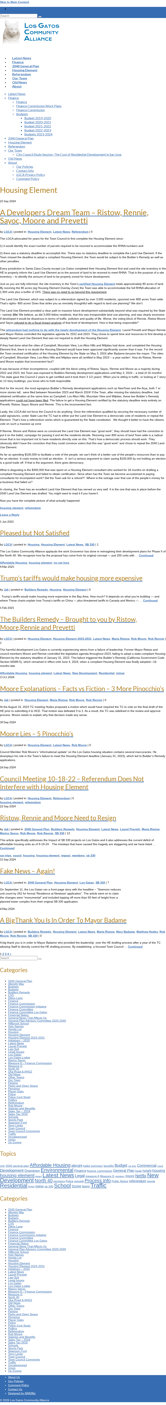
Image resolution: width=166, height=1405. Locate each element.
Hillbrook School (18, 1023)
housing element (11, 508)
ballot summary (93, 1165)
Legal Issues (16, 1051)
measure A (92, 1176)
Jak (6, 589)
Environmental (57, 1170)
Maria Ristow (121, 638)
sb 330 (90, 855)
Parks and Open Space (23, 1085)
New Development (84, 673)
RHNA (31, 1186)
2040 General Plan (36, 829)
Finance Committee (20, 1009)
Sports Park (15, 1119)
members (78, 855)
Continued (146, 555)
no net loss (61, 562)
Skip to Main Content (14, 2)
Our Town (14, 1080)
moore (129, 1176)
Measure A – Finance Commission (30, 1063)
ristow (120, 673)
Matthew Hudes (147, 931)
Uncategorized (17, 1136)
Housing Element (39, 231)
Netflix (140, 1175)
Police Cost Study (19, 1097)
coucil (17, 855)
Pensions (14, 1088)
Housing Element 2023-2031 (72, 638)
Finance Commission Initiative (27, 1006)
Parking (13, 1083)
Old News (14, 1074)
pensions (59, 1181)
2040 (2, 1166)
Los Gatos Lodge (19, 1057)
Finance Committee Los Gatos (27, 1012)
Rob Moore (138, 638)
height (147, 1170)
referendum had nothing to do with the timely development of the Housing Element (63, 330)
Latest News (61, 231)
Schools (13, 1117)
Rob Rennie (156, 638)
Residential (106, 673)
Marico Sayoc (9, 833)
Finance (13, 1000)
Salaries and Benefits (21, 1108)
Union (12, 1139)
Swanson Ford (17, 1122)
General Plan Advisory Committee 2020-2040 (37, 1020)
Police (12, 1094)
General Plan (123, 1170)
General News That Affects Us (27, 1017)
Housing (33, 544)
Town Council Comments (24, 1131)
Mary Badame (125, 931)
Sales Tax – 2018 (19, 1111)
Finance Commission (21, 1003)
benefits (109, 1165)
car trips (5, 855)
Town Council (16, 1128)
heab (138, 1170)
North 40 (13, 1068)
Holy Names (16, 1026)
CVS (11, 995)
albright (76, 1166)
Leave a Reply (9, 514)
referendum (33, 508)
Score (76, 1186)
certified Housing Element (97, 283)
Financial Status (18, 1015)
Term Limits (15, 1125)
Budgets (13, 986)
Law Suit (13, 1049)
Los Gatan (87, 882)
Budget (121, 1165)
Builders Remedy (36, 589)
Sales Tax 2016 (18, 1114)
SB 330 (90, 544)
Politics (12, 1100)
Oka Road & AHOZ (20, 1071)
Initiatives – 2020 (19, 1040)
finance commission (99, 1170)
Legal (80, 1175)
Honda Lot (14, 1029)
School (62, 1186)
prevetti (79, 1181)
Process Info (98, 1180)
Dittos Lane (15, 998)
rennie (151, 1181)
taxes (86, 1186)
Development (12, 1170)
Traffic (12, 1133)
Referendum (80, 231)
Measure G (15, 1066)
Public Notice (120, 1181)
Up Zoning (14, 1142)
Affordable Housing (13, 562)
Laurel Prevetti (130, 829)
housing (29, 855)
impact (65, 855)
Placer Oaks (16, 1091)
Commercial (146, 1165)
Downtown (32, 1170)
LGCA (8, 231)
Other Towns (16, 1077)
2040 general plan (17, 1165)
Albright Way (16, 983)
